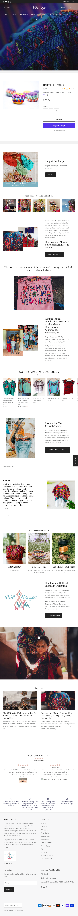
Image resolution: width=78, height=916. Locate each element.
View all (39, 375)
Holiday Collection (55, 14)
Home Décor (35, 14)
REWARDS (44, 852)
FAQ (42, 849)
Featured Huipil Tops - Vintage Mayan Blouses (39, 372)
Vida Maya (48, 100)
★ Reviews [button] (75, 460)
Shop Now (50, 175)
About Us (39, 20)
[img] (39, 758)
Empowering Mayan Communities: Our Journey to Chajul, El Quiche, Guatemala (56, 715)
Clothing (13, 14)
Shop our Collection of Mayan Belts (57, 450)
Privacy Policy (45, 833)
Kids (44, 14)
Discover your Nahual (47, 856)
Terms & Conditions (46, 843)
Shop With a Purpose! (54, 616)
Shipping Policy (45, 836)
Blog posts (39, 688)
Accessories (24, 14)
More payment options (59, 130)
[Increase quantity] (56, 110)
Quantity (45, 107)
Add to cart (59, 119)
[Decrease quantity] (45, 110)
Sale (72, 14)
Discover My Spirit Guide (55, 254)
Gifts (66, 14)
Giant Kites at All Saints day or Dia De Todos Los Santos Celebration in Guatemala (19, 715)
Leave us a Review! (46, 859)
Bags (5, 14)
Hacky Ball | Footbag (53, 84)
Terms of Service (46, 846)
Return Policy (45, 839)
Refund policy (45, 830)
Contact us (44, 827)
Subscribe (9, 889)
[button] (39, 638)
